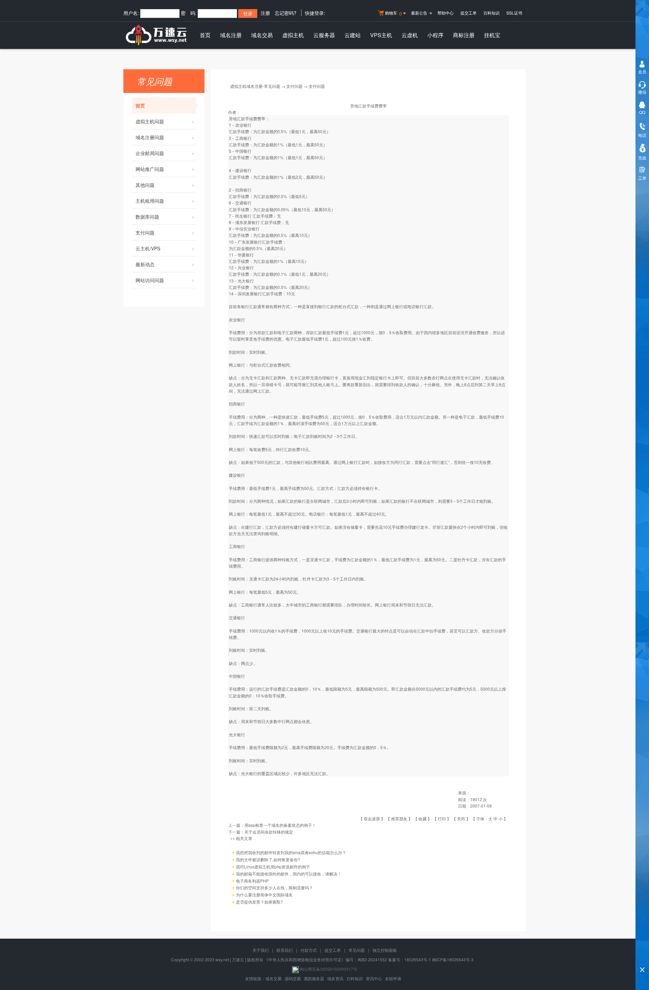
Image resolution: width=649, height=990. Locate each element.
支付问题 (145, 232)
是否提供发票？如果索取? (259, 902)
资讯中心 (374, 978)
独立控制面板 (384, 950)
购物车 (393, 13)
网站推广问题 (150, 169)
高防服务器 (314, 978)
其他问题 (145, 184)
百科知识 (491, 13)
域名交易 (262, 35)
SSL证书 (514, 13)
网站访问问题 (150, 280)
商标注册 (464, 35)
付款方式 (309, 950)
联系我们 (285, 950)
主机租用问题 (150, 200)
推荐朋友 (399, 818)
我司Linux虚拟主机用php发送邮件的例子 (273, 866)
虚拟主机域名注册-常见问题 (255, 86)
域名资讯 (335, 978)
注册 (265, 12)
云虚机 (410, 35)
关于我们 (261, 950)
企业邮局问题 (150, 153)
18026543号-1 (417, 959)
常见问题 (356, 950)
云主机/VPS (148, 248)
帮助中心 (445, 13)
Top (642, 958)
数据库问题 (147, 216)
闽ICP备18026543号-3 (453, 959)
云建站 (352, 35)
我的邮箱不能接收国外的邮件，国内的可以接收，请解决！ (288, 873)
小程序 (435, 35)
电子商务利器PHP (252, 881)
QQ (642, 112)
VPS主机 (381, 35)
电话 (642, 135)
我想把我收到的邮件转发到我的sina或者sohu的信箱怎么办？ (291, 852)
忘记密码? (285, 12)
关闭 (461, 818)
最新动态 (145, 264)
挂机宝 (492, 35)
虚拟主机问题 (150, 121)
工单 (642, 178)
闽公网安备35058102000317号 (328, 969)
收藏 (422, 818)
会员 (642, 71)
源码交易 (293, 978)
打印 (442, 818)
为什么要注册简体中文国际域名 (264, 894)
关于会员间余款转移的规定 (268, 832)
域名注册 (231, 35)
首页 (205, 35)
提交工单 (468, 13)
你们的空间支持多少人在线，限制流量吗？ (274, 887)
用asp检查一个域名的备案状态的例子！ (280, 825)
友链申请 (393, 978)
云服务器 (324, 35)
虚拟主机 (293, 35)
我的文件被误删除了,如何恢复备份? (268, 859)
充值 (642, 157)
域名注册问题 (150, 137)
